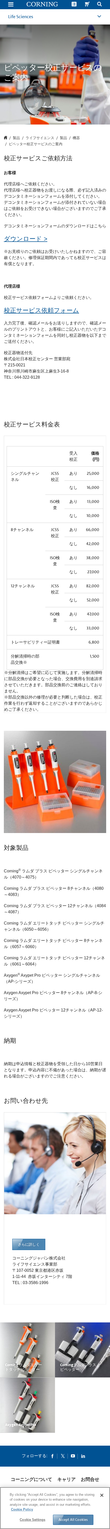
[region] (55, 1508)
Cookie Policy (22, 1509)
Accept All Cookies (73, 1519)
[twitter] (63, 1456)
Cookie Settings (32, 1520)
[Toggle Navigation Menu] (10, 4)
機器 (76, 138)
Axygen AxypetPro (20, 1424)
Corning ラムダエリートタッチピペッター (23, 1367)
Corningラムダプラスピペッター (78, 1367)
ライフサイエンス (40, 138)
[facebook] (52, 1456)
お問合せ (90, 1479)
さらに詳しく (29, 1244)
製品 (63, 138)
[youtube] (73, 1456)
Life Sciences (20, 17)
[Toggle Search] (99, 4)
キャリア (66, 1479)
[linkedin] (83, 1456)
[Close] (101, 1495)
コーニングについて (31, 1479)
